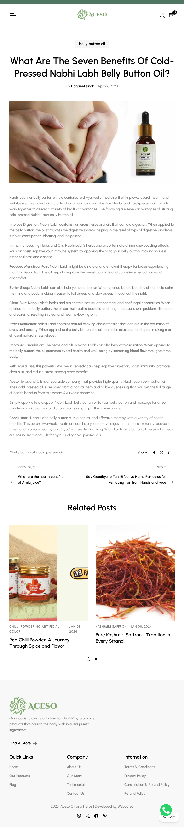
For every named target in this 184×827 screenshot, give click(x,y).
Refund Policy (134, 793)
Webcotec (125, 806)
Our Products (19, 776)
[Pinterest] (105, 815)
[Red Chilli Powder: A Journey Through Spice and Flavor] (48, 573)
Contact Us (75, 793)
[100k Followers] (79, 815)
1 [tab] (88, 659)
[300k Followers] (96, 815)
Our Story (74, 776)
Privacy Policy (135, 776)
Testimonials (76, 784)
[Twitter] (88, 815)
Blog (12, 784)
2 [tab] (96, 659)
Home (14, 767)
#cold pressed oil (49, 452)
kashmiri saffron (111, 626)
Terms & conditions (139, 767)
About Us (74, 767)
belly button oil (92, 43)
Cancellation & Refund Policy (147, 784)
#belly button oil (22, 452)
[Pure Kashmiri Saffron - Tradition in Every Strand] (135, 573)
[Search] (162, 15)
